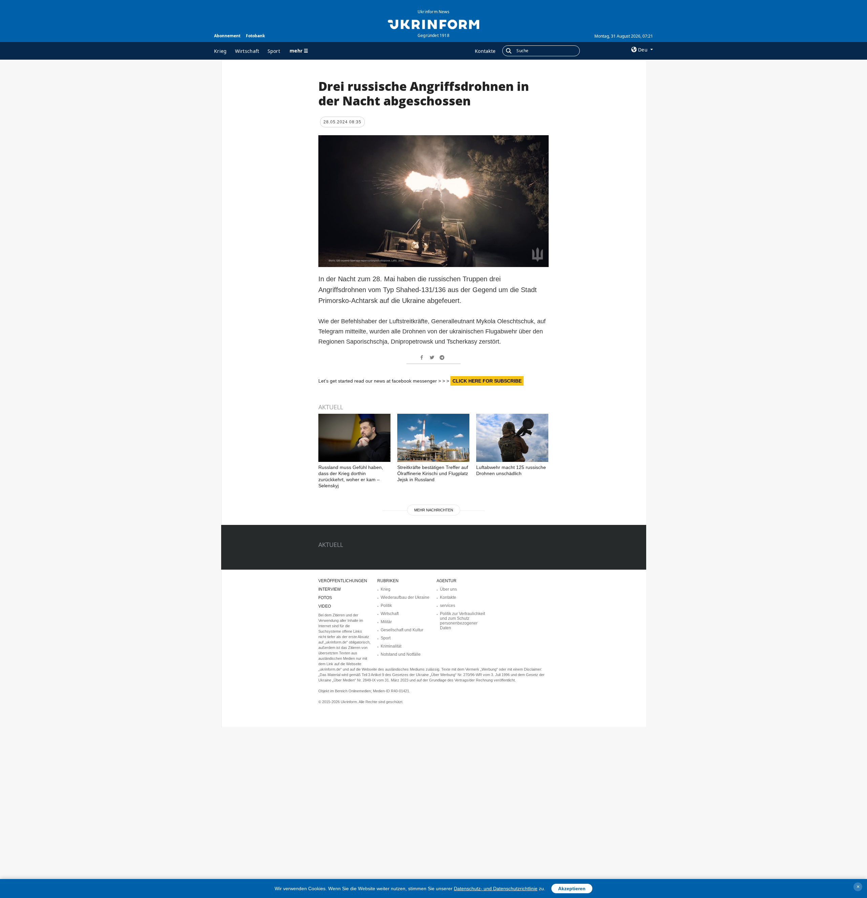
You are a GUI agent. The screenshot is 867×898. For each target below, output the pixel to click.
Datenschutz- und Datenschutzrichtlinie (495, 888)
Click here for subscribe (487, 381)
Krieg (220, 51)
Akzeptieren (572, 888)
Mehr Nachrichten (433, 510)
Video (324, 606)
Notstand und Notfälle (401, 654)
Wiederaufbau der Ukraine (405, 597)
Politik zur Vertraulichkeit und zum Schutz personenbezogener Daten (462, 620)
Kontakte (485, 51)
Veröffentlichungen (342, 580)
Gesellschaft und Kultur (402, 630)
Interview (329, 589)
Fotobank (255, 36)
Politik (386, 605)
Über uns (448, 589)
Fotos (325, 597)
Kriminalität (391, 646)
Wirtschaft (247, 51)
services (447, 605)
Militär (386, 621)
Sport (274, 51)
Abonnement (227, 36)
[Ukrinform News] (433, 23)
